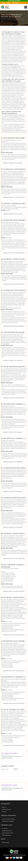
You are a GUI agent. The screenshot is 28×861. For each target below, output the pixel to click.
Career (3, 2)
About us (4, 807)
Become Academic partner (7, 833)
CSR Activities (15, 2)
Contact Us (4, 811)
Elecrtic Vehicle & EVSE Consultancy (10, 753)
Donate (8, 2)
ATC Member (5, 828)
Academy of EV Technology (8, 821)
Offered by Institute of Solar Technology (14, 197)
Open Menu (25, 7)
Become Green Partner (7, 830)
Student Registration (6, 835)
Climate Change (5, 842)
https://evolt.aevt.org (6, 754)
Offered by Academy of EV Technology (13, 163)
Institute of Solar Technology (8, 819)
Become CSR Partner (6, 809)
